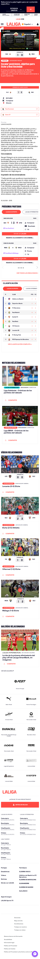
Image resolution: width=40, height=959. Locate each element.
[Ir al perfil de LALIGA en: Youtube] (37, 909)
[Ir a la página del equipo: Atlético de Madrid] (9, 299)
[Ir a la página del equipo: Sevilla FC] (9, 317)
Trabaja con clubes (19, 930)
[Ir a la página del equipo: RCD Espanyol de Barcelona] (9, 339)
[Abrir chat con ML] (35, 954)
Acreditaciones (18, 923)
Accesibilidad (8, 939)
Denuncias (17, 917)
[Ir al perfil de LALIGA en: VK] (31, 909)
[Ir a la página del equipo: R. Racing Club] (9, 335)
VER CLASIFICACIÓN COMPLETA (19, 344)
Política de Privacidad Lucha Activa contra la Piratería (20, 951)
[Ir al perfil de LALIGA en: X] (14, 909)
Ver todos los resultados (27, 273)
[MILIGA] (37, 24)
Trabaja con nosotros (20, 927)
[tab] (11, 212)
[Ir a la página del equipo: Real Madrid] (9, 312)
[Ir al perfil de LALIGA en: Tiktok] (26, 909)
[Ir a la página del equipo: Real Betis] (9, 321)
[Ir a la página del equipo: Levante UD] (9, 330)
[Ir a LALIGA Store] (20, 19)
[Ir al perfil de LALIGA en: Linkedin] (20, 909)
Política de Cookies (9, 948)
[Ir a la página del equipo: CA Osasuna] (9, 326)
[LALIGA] (14, 24)
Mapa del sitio (18, 920)
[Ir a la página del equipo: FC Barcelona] (9, 308)
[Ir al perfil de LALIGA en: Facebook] (3, 909)
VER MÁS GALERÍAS (7, 671)
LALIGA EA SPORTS (11, 212)
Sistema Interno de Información (13, 936)
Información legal (9, 942)
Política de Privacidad (10, 945)
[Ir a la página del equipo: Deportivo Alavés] (9, 303)
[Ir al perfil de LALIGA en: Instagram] (8, 909)
